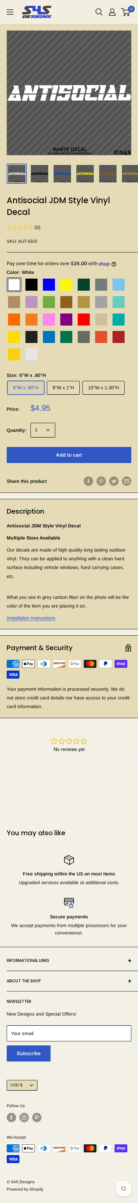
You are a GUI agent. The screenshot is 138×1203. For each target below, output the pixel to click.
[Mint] (119, 302)
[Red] (84, 319)
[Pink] (49, 319)
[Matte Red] (119, 337)
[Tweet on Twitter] (114, 481)
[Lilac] (31, 302)
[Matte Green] (66, 337)
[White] (14, 285)
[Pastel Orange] (31, 319)
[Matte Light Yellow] (14, 354)
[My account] (112, 12)
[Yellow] (14, 337)
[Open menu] (10, 12)
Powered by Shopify (25, 1189)
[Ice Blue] (119, 285)
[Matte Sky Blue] (49, 337)
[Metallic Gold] (84, 302)
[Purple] (66, 319)
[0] (126, 12)
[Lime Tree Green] (49, 302)
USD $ (16, 1085)
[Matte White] (31, 354)
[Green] (84, 285)
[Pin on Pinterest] (101, 481)
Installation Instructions (31, 618)
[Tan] (101, 319)
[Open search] (99, 12)
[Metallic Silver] (101, 302)
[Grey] (101, 285)
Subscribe (29, 1053)
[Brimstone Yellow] (66, 285)
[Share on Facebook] (88, 481)
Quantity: (16, 430)
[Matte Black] (31, 337)
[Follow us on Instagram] (24, 1117)
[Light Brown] (14, 302)
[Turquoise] (119, 319)
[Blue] (49, 285)
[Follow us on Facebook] (11, 1117)
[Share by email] (126, 481)
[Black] (31, 285)
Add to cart (69, 455)
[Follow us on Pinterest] (37, 1117)
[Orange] (14, 319)
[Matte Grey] (84, 337)
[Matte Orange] (101, 337)
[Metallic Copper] (66, 302)
